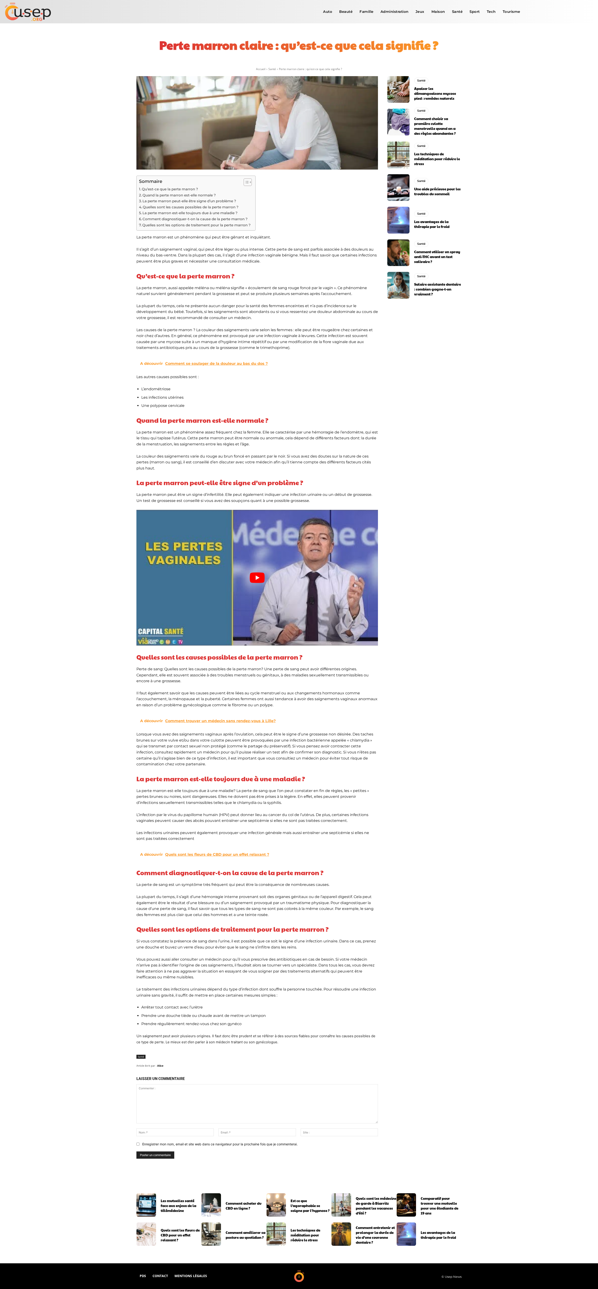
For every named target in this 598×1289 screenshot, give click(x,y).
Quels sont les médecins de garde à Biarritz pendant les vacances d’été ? (376, 1205)
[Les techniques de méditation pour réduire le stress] (398, 155)
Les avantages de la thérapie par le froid (431, 224)
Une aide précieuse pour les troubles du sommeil (437, 191)
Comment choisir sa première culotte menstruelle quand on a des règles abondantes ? (435, 126)
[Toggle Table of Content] (245, 182)
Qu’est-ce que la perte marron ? (170, 189)
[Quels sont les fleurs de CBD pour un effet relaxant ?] (146, 1234)
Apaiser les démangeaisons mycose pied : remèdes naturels (435, 93)
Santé (272, 69)
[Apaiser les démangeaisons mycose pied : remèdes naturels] (398, 89)
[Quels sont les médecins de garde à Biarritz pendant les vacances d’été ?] (341, 1205)
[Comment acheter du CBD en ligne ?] (211, 1205)
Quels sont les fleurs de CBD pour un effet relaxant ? (180, 1235)
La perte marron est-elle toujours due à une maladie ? (190, 213)
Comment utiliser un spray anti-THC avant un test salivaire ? (437, 256)
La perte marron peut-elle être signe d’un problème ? (189, 201)
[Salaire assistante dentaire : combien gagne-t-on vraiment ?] (398, 285)
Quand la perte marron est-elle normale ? (179, 195)
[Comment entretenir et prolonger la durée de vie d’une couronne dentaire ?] (341, 1234)
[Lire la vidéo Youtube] (257, 578)
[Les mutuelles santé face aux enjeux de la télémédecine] (146, 1205)
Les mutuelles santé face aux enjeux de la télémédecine (178, 1205)
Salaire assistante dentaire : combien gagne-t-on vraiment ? (437, 289)
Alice (160, 1065)
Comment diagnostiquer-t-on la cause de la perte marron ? (195, 219)
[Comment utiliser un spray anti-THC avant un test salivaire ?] (398, 252)
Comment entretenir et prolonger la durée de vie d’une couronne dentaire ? (375, 1235)
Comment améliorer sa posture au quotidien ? (245, 1235)
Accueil (260, 69)
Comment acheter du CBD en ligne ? (243, 1206)
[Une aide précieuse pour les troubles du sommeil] (398, 187)
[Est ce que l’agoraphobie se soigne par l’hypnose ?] (276, 1205)
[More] (359, 60)
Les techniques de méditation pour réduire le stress (437, 158)
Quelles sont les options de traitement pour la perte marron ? (196, 225)
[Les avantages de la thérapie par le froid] (398, 220)
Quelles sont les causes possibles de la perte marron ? (190, 207)
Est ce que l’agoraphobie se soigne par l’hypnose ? (310, 1205)
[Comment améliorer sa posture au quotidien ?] (211, 1234)
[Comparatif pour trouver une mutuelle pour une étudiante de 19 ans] (406, 1205)
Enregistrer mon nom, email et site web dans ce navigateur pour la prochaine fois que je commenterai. (220, 1144)
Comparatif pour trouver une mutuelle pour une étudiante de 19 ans (439, 1205)
